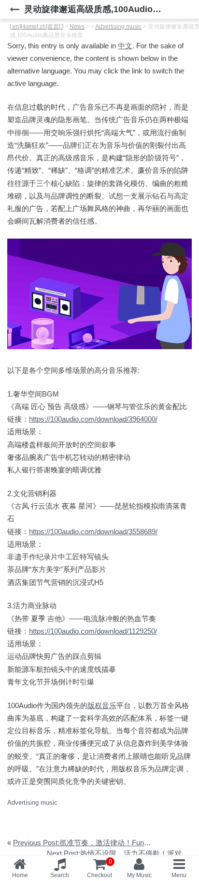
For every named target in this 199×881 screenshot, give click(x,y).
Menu (178, 875)
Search (59, 875)
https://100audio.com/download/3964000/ (93, 419)
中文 (125, 46)
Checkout (99, 868)
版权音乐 (101, 705)
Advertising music (32, 802)
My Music (139, 875)
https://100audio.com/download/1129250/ (93, 631)
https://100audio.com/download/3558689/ (93, 531)
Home (20, 875)
